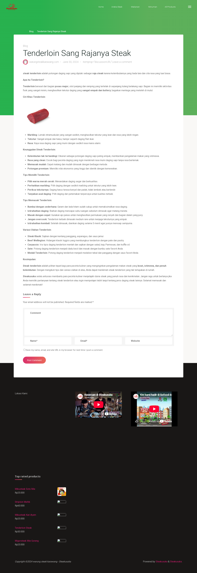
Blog (31, 31)
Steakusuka (161, 561)
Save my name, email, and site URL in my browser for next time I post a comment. (64, 350)
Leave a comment (122, 61)
